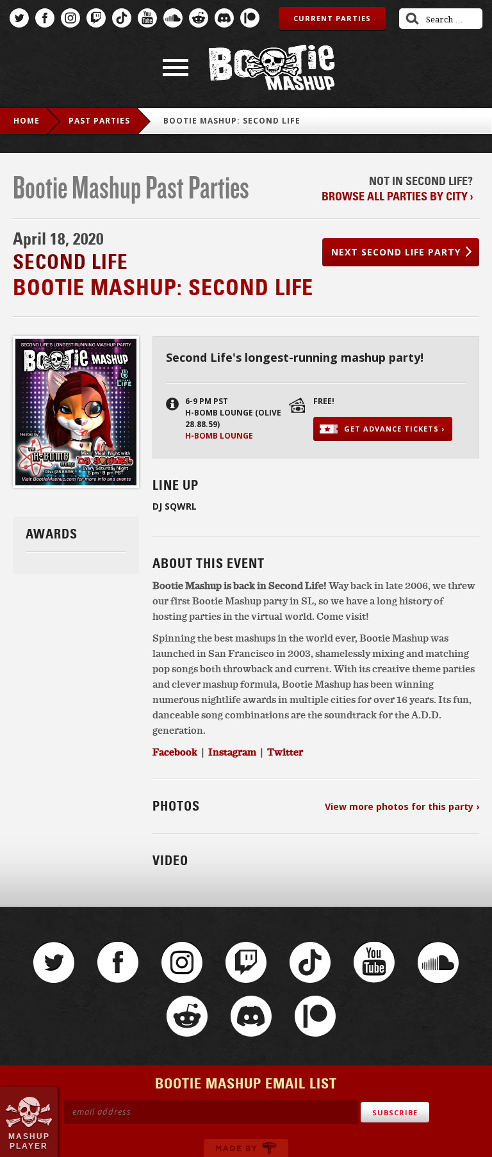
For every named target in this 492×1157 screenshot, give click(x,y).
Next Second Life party (396, 252)
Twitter (19, 18)
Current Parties (332, 18)
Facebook (44, 18)
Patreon (249, 18)
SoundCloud (173, 18)
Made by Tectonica (246, 1148)
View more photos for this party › (402, 806)
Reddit (198, 18)
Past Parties (99, 120)
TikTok (121, 18)
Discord (224, 18)
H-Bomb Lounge (219, 435)
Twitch (96, 18)
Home (26, 120)
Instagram (70, 18)
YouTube (147, 18)
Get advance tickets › (394, 428)
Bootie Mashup (272, 68)
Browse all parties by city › (397, 197)
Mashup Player (29, 1141)
